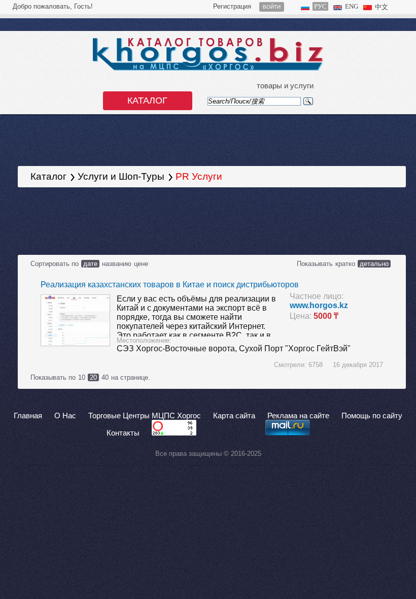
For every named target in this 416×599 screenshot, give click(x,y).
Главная (28, 416)
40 (105, 377)
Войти (272, 7)
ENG (351, 6)
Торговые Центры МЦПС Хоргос (144, 416)
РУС (320, 6)
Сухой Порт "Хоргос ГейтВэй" (295, 348)
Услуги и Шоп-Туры (121, 176)
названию (116, 264)
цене (141, 264)
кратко (345, 264)
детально (374, 264)
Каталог (147, 100)
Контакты (123, 433)
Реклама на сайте (298, 416)
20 (93, 377)
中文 (381, 7)
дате (90, 264)
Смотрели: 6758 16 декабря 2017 (328, 365)
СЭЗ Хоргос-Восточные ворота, (178, 348)
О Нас (65, 416)
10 (81, 377)
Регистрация (232, 6)
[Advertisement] (184, 220)
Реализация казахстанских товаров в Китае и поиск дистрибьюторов (170, 284)
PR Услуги (199, 176)
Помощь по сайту (371, 416)
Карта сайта (234, 416)
